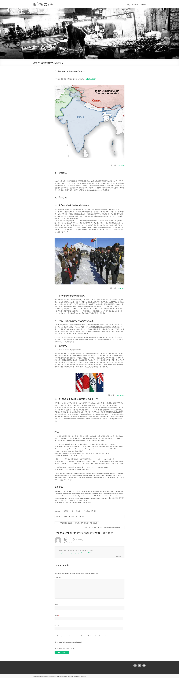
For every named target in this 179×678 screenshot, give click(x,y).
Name (57, 604)
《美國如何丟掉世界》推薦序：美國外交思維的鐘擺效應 (102, 527)
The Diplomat (120, 395)
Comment (58, 577)
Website (57, 626)
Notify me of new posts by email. (65, 648)
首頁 (128, 5)
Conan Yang (70, 538)
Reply (119, 556)
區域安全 (79, 511)
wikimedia (121, 165)
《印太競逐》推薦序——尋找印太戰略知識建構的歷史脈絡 (77, 523)
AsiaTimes (121, 288)
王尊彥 (72, 516)
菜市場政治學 (43, 4)
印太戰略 (87, 511)
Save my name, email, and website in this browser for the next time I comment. (81, 636)
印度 (93, 511)
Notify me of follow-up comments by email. (68, 642)
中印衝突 (65, 511)
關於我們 (135, 5)
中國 (71, 511)
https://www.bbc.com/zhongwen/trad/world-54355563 (75, 553)
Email (57, 615)
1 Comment (81, 516)
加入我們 (143, 5)
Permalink (69, 542)
